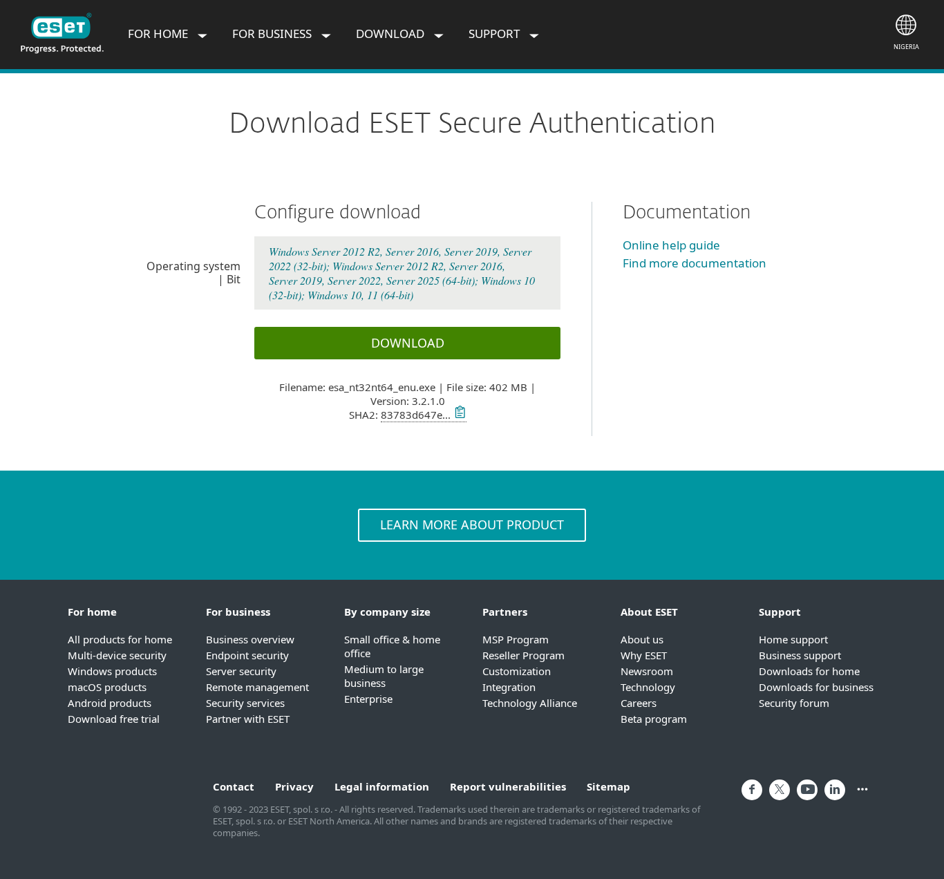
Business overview (250, 639)
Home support (793, 639)
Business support (800, 655)
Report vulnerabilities (508, 786)
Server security (241, 671)
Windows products (112, 671)
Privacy (294, 786)
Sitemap (608, 786)
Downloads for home (809, 671)
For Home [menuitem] (159, 33)
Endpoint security (247, 655)
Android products (109, 703)
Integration (509, 687)
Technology (648, 687)
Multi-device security (117, 655)
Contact (233, 786)
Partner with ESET (248, 719)
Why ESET (644, 655)
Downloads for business (816, 687)
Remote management (257, 687)
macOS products (107, 687)
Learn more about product (472, 524)
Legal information (381, 786)
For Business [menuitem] (273, 33)
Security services (245, 703)
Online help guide (671, 245)
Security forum (794, 703)
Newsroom (647, 671)
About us (642, 639)
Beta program (654, 719)
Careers (639, 703)
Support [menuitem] (495, 33)
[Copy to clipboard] (458, 415)
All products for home (120, 639)
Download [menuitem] (391, 33)
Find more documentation (694, 263)
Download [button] (407, 342)
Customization (516, 671)
